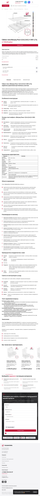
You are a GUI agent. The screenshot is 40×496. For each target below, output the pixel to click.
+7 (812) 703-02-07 (19, 1)
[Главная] (2, 9)
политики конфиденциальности (31, 433)
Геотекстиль (4, 457)
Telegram (17, 437)
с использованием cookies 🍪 (19, 492)
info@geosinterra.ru (31, 437)
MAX (23, 437)
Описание (9, 79)
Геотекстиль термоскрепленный (7, 459)
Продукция (6, 5)
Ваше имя (7, 404)
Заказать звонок (17, 2)
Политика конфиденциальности (7, 487)
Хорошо (35, 491)
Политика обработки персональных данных (9, 485)
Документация (26, 79)
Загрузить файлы (11, 427)
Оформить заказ (20, 45)
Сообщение (7, 419)
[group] (13, 359)
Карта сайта (4, 489)
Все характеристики (5, 61)
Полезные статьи (5, 467)
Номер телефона (8, 414)
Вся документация (5, 74)
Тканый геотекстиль (5, 461)
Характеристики (17, 79)
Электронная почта (8, 409)
